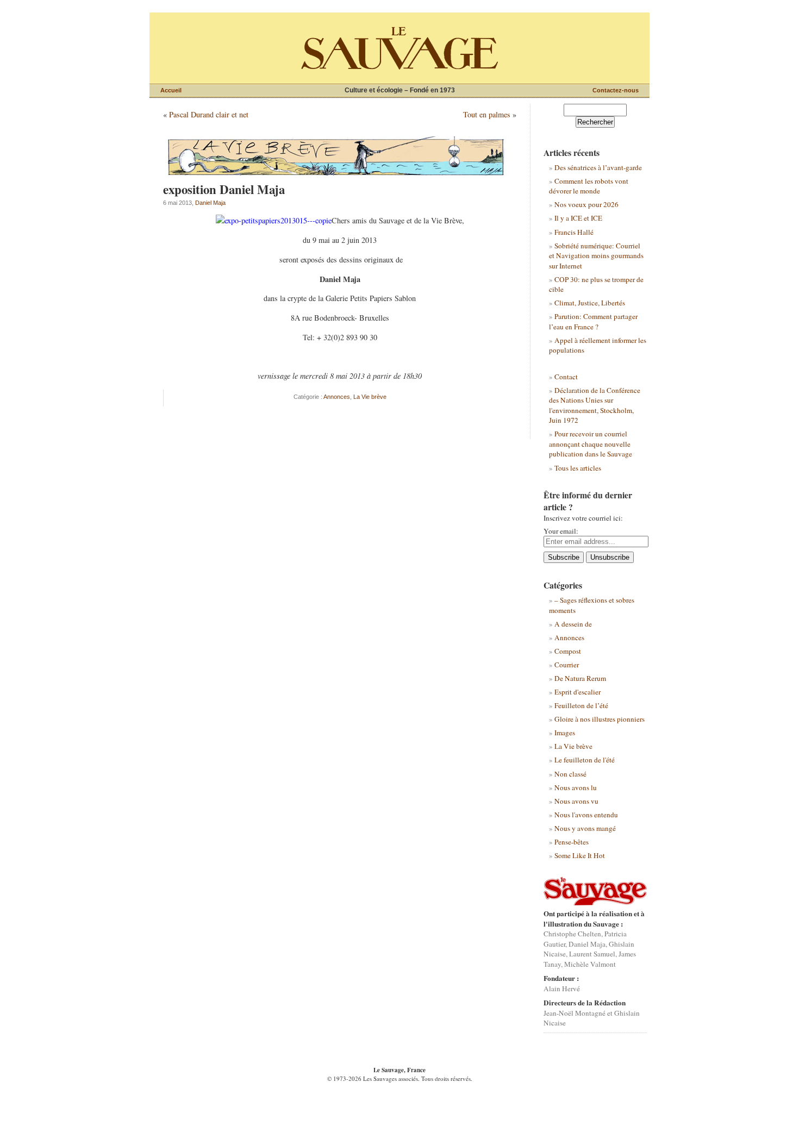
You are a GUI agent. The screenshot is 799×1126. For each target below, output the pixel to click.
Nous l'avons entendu (586, 815)
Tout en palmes (486, 114)
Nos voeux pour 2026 (586, 204)
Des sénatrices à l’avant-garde (598, 167)
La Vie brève (369, 396)
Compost (567, 651)
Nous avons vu (576, 801)
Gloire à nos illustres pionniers (599, 719)
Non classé (570, 774)
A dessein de (573, 624)
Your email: (561, 531)
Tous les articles (577, 468)
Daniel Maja (210, 202)
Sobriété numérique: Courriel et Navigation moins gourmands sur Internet (596, 256)
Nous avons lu (575, 787)
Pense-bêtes (571, 842)
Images (564, 732)
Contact (566, 376)
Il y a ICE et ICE (578, 218)
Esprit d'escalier (577, 692)
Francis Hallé (574, 232)
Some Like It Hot (579, 855)
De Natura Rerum (580, 678)
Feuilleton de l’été (581, 705)
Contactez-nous (615, 90)
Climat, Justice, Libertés (589, 303)
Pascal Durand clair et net (208, 114)
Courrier (566, 665)
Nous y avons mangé (585, 828)
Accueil (171, 90)
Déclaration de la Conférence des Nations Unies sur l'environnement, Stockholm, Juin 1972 (594, 405)
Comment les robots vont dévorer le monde (588, 186)
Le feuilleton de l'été (584, 760)
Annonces (336, 396)
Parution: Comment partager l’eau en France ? (593, 321)
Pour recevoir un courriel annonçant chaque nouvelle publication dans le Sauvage (590, 444)
